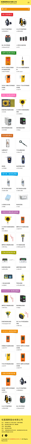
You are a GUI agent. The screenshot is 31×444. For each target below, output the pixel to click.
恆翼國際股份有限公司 (9, 2)
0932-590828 (8, 426)
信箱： (3, 430)
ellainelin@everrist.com (10, 430)
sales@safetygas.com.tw (7, 431)
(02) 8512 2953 (8, 428)
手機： (3, 426)
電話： (3, 424)
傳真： (3, 428)
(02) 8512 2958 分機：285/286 (11, 424)
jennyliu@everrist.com (22, 430)
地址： (3, 422)
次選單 (5, 9)
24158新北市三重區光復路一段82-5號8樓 (14, 422)
